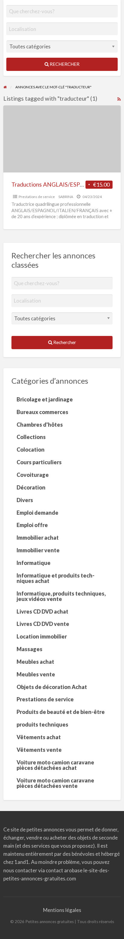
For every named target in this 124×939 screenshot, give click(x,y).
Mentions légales (62, 910)
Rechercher (64, 64)
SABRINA (65, 196)
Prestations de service (37, 196)
